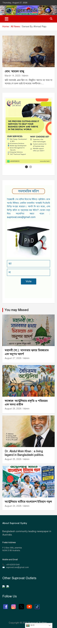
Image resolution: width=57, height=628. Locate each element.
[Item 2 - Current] (30, 166)
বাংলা (32, 625)
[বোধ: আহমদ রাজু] (28, 51)
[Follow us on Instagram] (13, 605)
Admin (25, 75)
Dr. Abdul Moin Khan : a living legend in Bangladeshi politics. (24, 453)
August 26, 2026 (13, 408)
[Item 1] (26, 166)
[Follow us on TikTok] (37, 605)
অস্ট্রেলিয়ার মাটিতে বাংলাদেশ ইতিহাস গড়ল (28, 501)
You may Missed (16, 310)
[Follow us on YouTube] (29, 605)
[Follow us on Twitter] (21, 605)
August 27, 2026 (13, 358)
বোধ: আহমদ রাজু (14, 71)
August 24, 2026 (13, 506)
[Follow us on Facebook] (5, 605)
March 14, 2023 (12, 75)
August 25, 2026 (13, 459)
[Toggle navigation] (6, 18)
